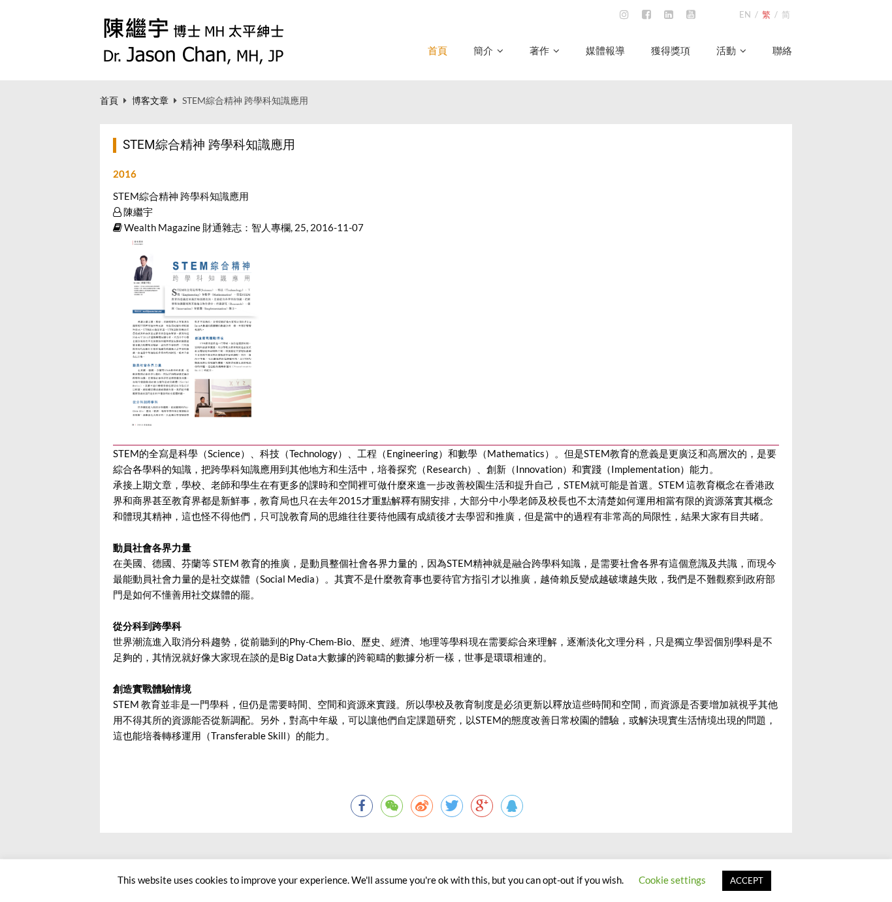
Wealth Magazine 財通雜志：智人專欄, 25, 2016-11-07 (243, 227)
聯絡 (782, 51)
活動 (726, 51)
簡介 (483, 51)
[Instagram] (624, 15)
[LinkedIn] (668, 15)
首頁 (437, 51)
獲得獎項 (670, 51)
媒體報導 (605, 51)
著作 (539, 51)
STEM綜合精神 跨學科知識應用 (181, 196)
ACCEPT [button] (746, 880)
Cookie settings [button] (672, 880)
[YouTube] (690, 15)
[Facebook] (646, 15)
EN (745, 14)
